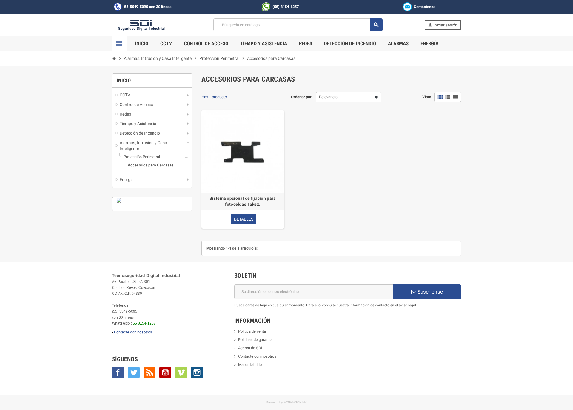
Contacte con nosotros (133, 332)
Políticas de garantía (255, 339)
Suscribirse (429, 292)
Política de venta (252, 331)
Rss (149, 372)
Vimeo (181, 372)
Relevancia (328, 97)
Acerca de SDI (250, 348)
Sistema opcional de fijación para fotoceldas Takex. (243, 201)
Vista (426, 97)
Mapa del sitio (250, 364)
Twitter (134, 372)
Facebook (118, 372)
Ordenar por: (302, 97)
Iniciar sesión (443, 24)
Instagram (197, 372)
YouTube (165, 372)
